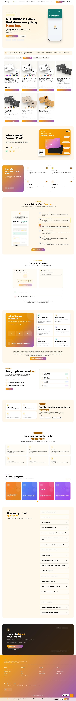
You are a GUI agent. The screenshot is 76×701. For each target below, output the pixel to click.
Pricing (33, 1)
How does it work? (46, 517)
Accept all (66, 699)
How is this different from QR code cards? (51, 607)
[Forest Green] (30, 75)
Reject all (61, 699)
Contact (43, 1)
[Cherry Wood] (31, 107)
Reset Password (42, 673)
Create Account (41, 671)
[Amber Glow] (48, 75)
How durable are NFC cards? (48, 581)
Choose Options (13, 89)
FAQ (22, 673)
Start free (8, 388)
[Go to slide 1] (37, 501)
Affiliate (38, 1)
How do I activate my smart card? (50, 591)
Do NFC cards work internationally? (50, 560)
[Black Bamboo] (47, 107)
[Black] (14, 75)
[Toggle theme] (67, 1)
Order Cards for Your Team (14, 646)
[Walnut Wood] (30, 107)
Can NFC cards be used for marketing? (51, 586)
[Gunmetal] (14, 107)
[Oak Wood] (25, 107)
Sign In (40, 669)
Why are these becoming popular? (50, 612)
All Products (19, 57)
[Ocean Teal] (45, 75)
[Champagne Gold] (13, 107)
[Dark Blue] (13, 75)
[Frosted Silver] (42, 75)
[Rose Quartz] (47, 75)
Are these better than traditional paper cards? (53, 544)
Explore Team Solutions (13, 649)
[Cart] (69, 1)
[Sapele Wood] (33, 107)
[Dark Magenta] (17, 75)
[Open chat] (71, 695)
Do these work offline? (47, 602)
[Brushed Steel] (5, 107)
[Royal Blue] (27, 75)
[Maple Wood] (27, 107)
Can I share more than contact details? (51, 597)
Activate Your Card (37, 249)
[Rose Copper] (10, 107)
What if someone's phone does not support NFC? (53, 565)
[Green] (16, 75)
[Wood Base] (28, 107)
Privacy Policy (20, 699)
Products (15, 1)
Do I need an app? (46, 522)
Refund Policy (58, 673)
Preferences (56, 699)
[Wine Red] (8, 107)
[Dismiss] (68, 695)
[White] (12, 75)
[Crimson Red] (29, 75)
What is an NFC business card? (49, 512)
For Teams (28, 1)
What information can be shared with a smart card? (52, 538)
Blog (22, 671)
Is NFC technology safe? (47, 570)
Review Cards (45, 57)
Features (21, 1)
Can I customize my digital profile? (50, 576)
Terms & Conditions (59, 671)
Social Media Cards (37, 57)
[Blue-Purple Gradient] (10, 75)
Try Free (58, 1)
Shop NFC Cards (11, 36)
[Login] (71, 1)
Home (7, 12)
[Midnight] (44, 75)
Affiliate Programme (24, 675)
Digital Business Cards (8, 669)
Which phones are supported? (49, 527)
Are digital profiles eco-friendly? (49, 550)
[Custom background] (32, 75)
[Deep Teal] (11, 107)
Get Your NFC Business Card (37, 358)
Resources (48, 1)
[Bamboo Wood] (46, 107)
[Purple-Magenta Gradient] (7, 75)
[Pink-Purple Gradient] (9, 75)
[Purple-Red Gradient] (6, 75)
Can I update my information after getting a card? (54, 532)
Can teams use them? (47, 555)
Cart (40, 675)
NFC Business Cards (27, 57)
